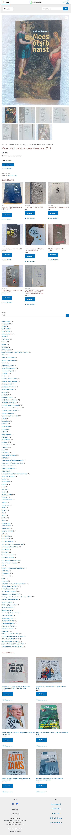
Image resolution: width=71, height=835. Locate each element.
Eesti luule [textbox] (7, 9)
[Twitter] (17, 804)
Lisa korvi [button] (7, 214)
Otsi (66, 8)
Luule (23, 144)
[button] (66, 17)
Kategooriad (18, 144)
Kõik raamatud (10, 144)
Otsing (3, 312)
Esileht (3, 144)
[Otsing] (67, 315)
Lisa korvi (8, 165)
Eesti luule (28, 144)
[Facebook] (13, 804)
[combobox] (8, 9)
